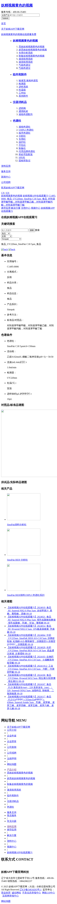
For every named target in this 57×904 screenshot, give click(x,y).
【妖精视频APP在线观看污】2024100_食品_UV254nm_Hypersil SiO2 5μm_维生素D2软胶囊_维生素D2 (31, 678)
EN (7, 193)
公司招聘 (6, 182)
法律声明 (11, 758)
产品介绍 (11, 769)
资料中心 (11, 841)
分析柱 (22, 136)
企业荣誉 (11, 741)
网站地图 (11, 764)
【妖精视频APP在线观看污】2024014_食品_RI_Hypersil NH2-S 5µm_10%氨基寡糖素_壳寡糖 (31, 629)
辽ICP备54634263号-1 (31, 889)
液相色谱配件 (26, 114)
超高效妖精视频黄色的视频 (33, 49)
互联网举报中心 (10, 895)
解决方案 (15, 208)
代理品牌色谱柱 (27, 151)
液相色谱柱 (24, 127)
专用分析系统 (26, 52)
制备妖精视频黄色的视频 (31, 56)
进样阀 (22, 108)
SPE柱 (22, 157)
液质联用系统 (26, 59)
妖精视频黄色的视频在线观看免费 (18, 34)
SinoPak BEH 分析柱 (17, 560)
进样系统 (23, 86)
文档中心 (25, 208)
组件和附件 (20, 74)
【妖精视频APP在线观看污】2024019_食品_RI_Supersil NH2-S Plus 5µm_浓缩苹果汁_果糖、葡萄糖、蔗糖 (29, 610)
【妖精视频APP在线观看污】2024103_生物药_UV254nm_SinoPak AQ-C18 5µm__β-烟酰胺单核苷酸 (30, 659)
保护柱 (22, 142)
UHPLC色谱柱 (26, 130)
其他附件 (23, 96)
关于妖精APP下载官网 (12, 29)
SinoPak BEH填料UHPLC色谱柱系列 (25, 595)
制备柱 (22, 148)
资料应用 (6, 166)
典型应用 (6, 208)
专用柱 (22, 139)
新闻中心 (6, 177)
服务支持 (6, 171)
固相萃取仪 (24, 160)
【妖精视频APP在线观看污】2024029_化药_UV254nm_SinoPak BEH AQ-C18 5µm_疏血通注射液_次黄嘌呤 (30, 650)
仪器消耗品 (20, 102)
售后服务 (11, 815)
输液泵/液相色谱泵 (28, 80)
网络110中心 (48, 892)
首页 (3, 23)
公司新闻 (11, 747)
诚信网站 (16, 892)
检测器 (22, 83)
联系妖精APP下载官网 (12, 187)
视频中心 (35, 208)
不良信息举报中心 (31, 892)
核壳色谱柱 (24, 133)
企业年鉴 (11, 735)
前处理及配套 (26, 154)
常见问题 (11, 821)
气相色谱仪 (24, 65)
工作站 (22, 93)
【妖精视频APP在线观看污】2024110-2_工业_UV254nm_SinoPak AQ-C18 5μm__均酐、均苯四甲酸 (31, 669)
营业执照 (6, 892)
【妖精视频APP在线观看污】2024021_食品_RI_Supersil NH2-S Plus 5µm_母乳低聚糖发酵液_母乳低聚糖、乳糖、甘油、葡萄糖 (31, 619)
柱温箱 (22, 90)
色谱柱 (17, 120)
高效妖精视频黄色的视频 (31, 46)
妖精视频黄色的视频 (17, 5)
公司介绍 (11, 730)
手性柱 (22, 145)
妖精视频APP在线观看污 (35, 195)
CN (3, 193)
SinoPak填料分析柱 (16, 524)
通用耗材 (23, 111)
